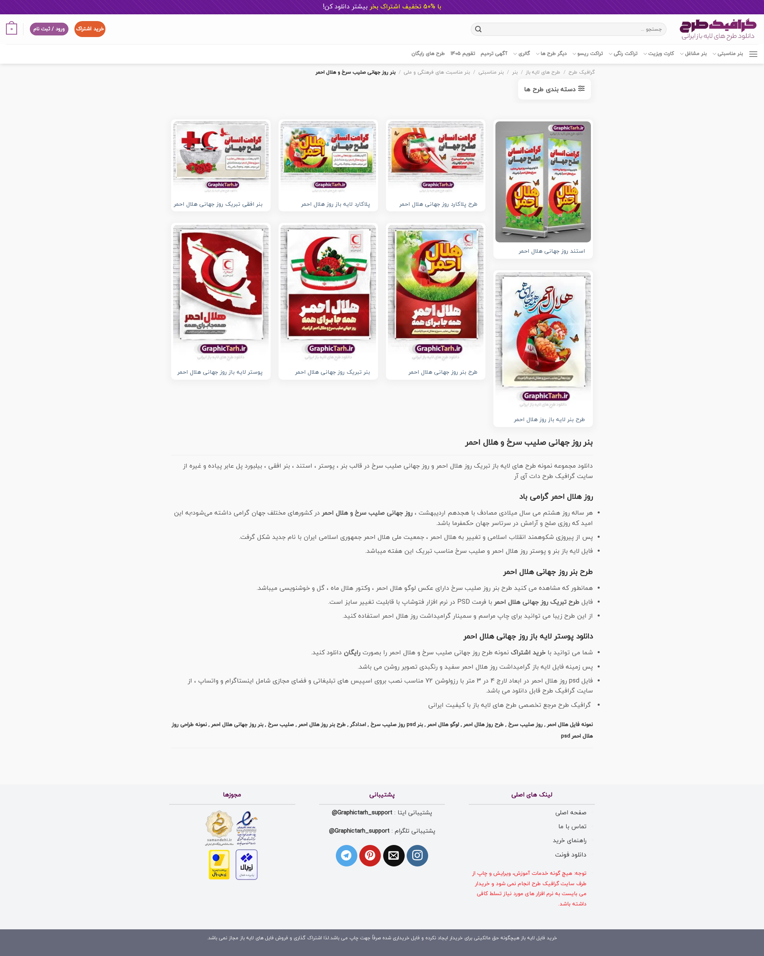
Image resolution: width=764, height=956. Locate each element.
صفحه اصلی (571, 812)
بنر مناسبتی (730, 53)
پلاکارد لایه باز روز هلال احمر (335, 205)
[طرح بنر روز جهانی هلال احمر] (435, 294)
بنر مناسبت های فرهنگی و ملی (436, 72)
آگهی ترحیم (494, 53)
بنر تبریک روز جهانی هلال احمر (332, 373)
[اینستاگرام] (417, 855)
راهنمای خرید (570, 840)
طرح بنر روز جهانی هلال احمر (443, 373)
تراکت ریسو (590, 53)
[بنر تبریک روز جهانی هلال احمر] (328, 294)
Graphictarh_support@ (362, 812)
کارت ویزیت (661, 53)
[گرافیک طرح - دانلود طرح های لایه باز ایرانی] (718, 29)
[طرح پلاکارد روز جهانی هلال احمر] (435, 158)
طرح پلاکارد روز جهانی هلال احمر (438, 205)
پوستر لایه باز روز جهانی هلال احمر (220, 373)
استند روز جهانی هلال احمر (552, 252)
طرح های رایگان (428, 53)
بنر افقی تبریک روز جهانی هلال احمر (218, 205)
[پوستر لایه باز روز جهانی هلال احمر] (221, 294)
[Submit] (478, 29)
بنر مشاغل (695, 53)
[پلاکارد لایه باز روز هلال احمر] (328, 158)
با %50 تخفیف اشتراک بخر (382, 6)
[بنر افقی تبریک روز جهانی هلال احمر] (221, 158)
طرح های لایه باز (543, 72)
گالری (524, 53)
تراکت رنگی (625, 53)
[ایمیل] (394, 855)
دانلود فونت (571, 855)
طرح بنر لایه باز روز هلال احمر (549, 420)
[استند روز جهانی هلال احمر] (543, 181)
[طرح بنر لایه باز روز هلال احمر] (543, 341)
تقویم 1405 (462, 53)
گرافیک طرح (582, 72)
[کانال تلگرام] (346, 855)
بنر (515, 72)
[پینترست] (370, 855)
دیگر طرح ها (554, 53)
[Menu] (753, 54)
